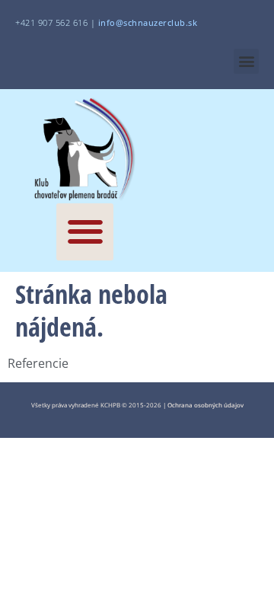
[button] (246, 61)
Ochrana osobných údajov (205, 405)
